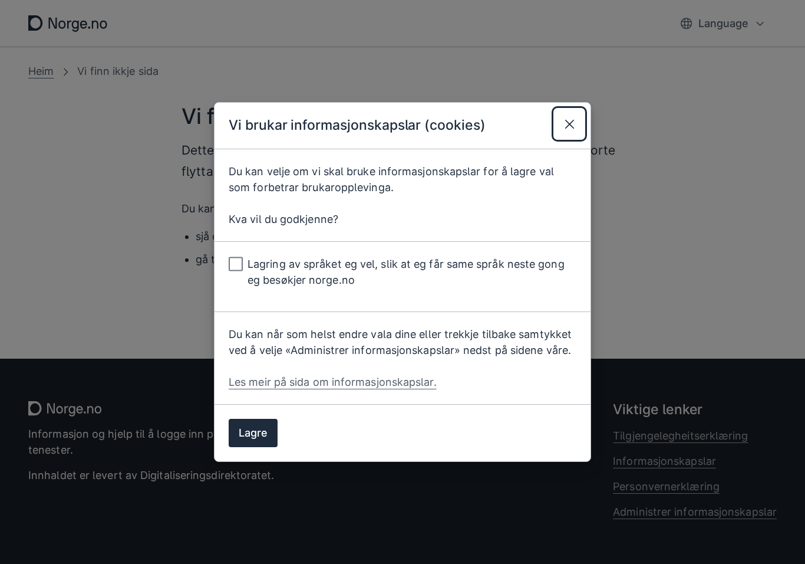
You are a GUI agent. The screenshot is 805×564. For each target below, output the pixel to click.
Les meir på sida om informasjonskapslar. (333, 382)
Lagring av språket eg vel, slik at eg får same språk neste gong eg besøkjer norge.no (406, 272)
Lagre (253, 433)
